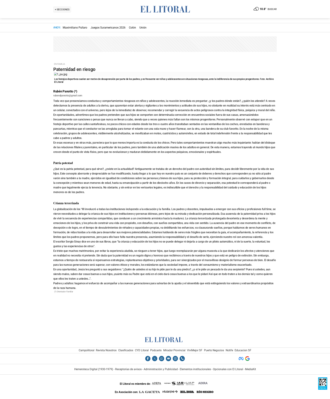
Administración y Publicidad (161, 369)
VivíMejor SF (194, 350)
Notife (229, 350)
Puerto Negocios (214, 350)
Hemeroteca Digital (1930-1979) (93, 369)
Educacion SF (243, 350)
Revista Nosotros (106, 350)
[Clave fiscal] (322, 388)
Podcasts (156, 350)
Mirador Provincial (174, 350)
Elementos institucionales (195, 369)
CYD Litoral (142, 350)
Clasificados (125, 350)
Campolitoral (86, 350)
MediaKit (250, 369)
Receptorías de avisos (128, 369)
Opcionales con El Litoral (228, 369)
